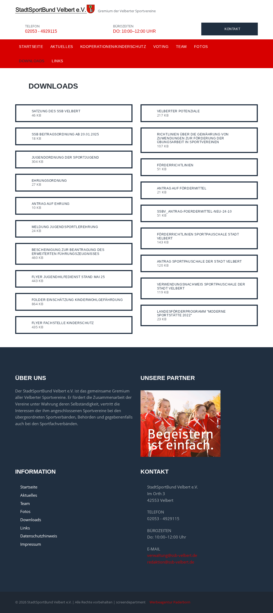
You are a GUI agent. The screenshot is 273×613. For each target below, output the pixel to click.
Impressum (30, 544)
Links (57, 61)
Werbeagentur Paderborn (170, 602)
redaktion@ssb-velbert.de (170, 562)
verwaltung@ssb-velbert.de (172, 555)
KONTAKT (232, 29)
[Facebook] (256, 604)
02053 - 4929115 (41, 31)
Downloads (32, 61)
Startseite (31, 46)
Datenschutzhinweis (38, 536)
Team (181, 46)
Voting (160, 46)
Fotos (201, 46)
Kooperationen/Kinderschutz (113, 46)
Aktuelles (61, 46)
